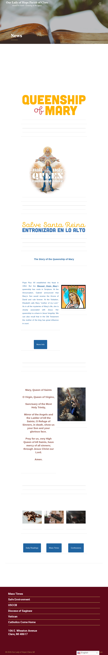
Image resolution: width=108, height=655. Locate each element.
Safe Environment (19, 599)
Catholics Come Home (22, 622)
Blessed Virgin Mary (47, 286)
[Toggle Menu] (99, 3)
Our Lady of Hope (19, 652)
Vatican (12, 616)
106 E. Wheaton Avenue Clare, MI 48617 (22, 632)
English (84, 653)
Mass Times (15, 593)
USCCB (12, 605)
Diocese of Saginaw (20, 610)
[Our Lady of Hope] (27, 7)
